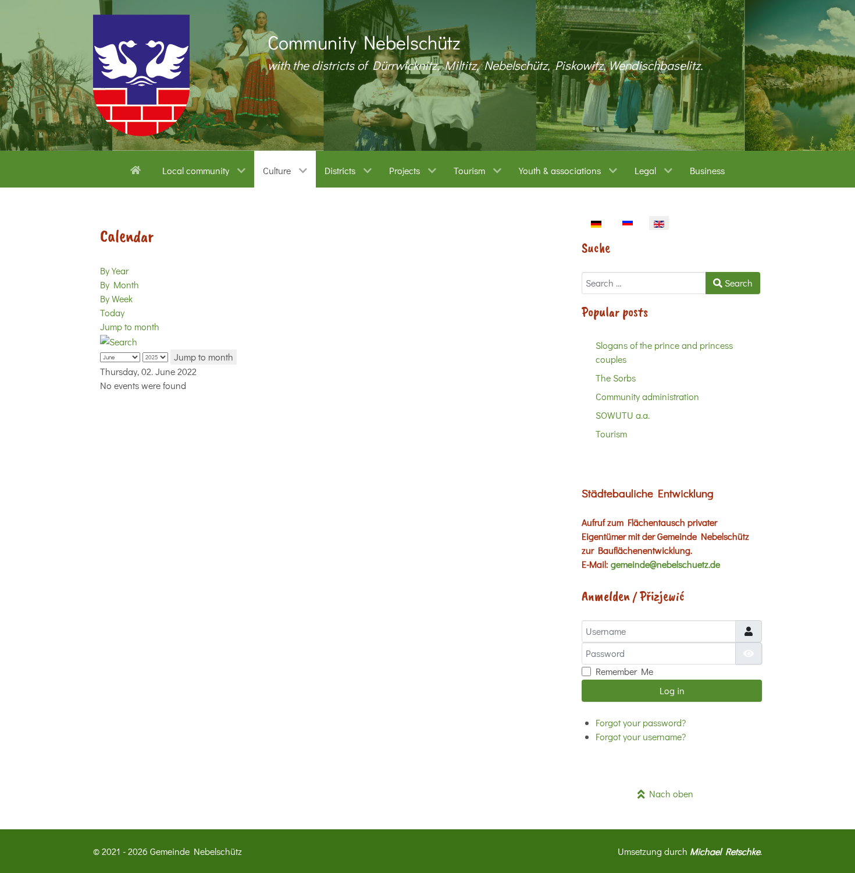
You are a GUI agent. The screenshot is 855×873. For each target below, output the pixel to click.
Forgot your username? (641, 736)
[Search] (118, 340)
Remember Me (624, 671)
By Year (114, 270)
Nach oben (669, 793)
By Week (116, 298)
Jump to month (129, 326)
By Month (119, 284)
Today (112, 312)
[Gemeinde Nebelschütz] (141, 75)
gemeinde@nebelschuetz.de (665, 564)
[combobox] (644, 283)
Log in (672, 690)
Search (737, 283)
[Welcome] (138, 169)
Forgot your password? (641, 722)
